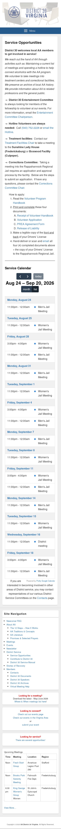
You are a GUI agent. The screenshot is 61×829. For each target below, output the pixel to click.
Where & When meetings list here (30, 701)
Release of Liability (28, 228)
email (46, 241)
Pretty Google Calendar (45, 580)
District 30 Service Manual (22, 662)
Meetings (11, 641)
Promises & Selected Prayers (24, 638)
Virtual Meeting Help (19, 686)
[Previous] (20, 276)
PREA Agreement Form (30, 224)
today (38, 276)
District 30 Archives (19, 683)
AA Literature (16, 634)
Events (10, 645)
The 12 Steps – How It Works (24, 627)
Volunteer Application (29, 220)
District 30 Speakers (19, 679)
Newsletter (11, 648)
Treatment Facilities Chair (19, 143)
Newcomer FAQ (14, 620)
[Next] (28, 276)
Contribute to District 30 (21, 658)
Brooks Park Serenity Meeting (19, 779)
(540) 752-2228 (31, 128)
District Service (14, 651)
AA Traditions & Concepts (22, 631)
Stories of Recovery (16, 665)
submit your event (30, 724)
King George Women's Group (19, 791)
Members (11, 669)
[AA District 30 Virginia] (30, 24)
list (35, 289)
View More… (10, 807)
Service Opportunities (20, 655)
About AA (11, 624)
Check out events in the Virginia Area (30, 717)
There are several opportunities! (30, 740)
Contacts (42, 598)
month (26, 289)
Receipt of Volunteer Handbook (35, 215)
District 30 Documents (20, 676)
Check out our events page (30, 714)
